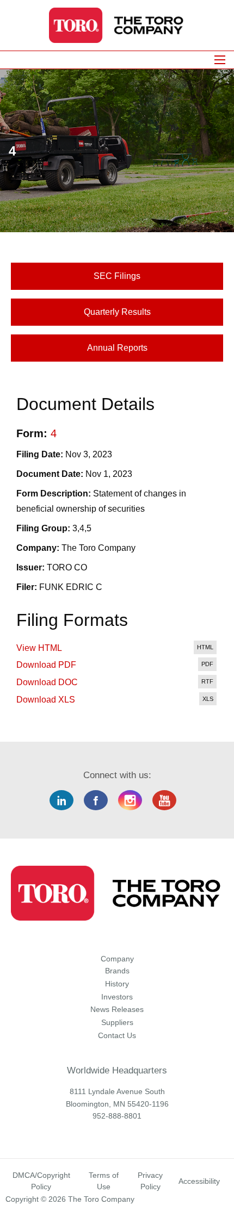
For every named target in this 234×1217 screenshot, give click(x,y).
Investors (117, 996)
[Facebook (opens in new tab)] (100, 800)
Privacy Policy (150, 1181)
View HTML (39, 648)
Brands (117, 970)
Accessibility (199, 1181)
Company (117, 958)
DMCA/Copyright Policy (41, 1181)
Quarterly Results (117, 311)
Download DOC (47, 682)
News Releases (117, 1009)
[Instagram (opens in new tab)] (134, 800)
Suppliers (117, 1022)
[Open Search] (219, 59)
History (117, 983)
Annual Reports (117, 347)
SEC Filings (117, 276)
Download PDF (46, 664)
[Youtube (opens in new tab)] (168, 800)
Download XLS (45, 699)
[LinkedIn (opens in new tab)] (66, 800)
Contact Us (117, 1035)
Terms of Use (104, 1181)
